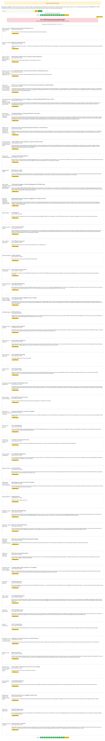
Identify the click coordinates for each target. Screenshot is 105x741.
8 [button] (53, 15)
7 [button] (51, 15)
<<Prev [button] (37, 15)
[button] (36, 11)
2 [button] (42, 15)
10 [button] (57, 15)
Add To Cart (15, 33)
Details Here (60, 24)
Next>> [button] (67, 15)
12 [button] (61, 15)
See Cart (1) (100, 16)
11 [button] (59, 15)
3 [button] (44, 15)
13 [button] (63, 15)
